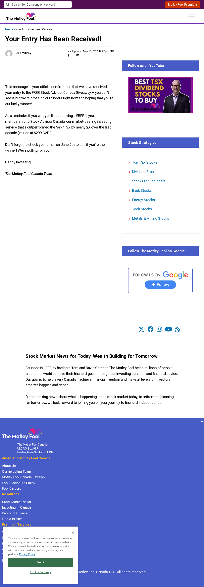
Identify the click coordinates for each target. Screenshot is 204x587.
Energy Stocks (143, 200)
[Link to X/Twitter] (141, 329)
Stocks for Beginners (149, 181)
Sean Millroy (23, 53)
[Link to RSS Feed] (178, 329)
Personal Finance (14, 513)
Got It (40, 562)
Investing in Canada (16, 507)
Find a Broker (12, 519)
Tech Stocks (142, 209)
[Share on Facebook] (68, 55)
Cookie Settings (40, 572)
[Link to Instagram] (159, 329)
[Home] (2, 422)
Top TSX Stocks (144, 162)
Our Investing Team (16, 471)
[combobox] (53, 4)
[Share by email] (77, 55)
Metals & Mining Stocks (150, 218)
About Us (9, 466)
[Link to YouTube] (169, 329)
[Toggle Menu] (191, 16)
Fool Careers (11, 488)
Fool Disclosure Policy (18, 483)
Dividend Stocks (145, 172)
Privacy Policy (27, 554)
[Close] (73, 532)
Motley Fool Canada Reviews (23, 477)
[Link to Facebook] (150, 329)
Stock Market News (16, 502)
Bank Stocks (142, 190)
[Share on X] (73, 55)
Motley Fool (182, 4)
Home (9, 29)
